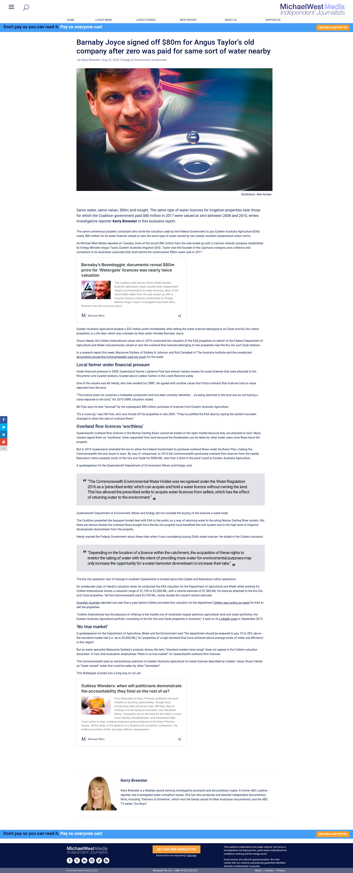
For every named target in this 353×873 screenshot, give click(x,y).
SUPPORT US (272, 19)
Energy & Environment (135, 60)
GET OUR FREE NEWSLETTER (176, 849)
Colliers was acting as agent (231, 602)
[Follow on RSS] (106, 860)
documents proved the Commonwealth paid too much (111, 357)
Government (159, 60)
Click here (191, 855)
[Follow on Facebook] (70, 860)
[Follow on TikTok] (99, 860)
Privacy (281, 870)
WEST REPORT (188, 19)
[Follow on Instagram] (92, 860)
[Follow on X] (77, 860)
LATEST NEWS (103, 19)
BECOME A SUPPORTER (333, 27)
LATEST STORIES (146, 19)
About (258, 870)
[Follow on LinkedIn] (84, 860)
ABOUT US (231, 19)
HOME (70, 19)
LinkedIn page (228, 619)
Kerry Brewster (90, 60)
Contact (269, 870)
